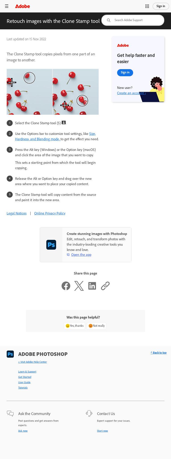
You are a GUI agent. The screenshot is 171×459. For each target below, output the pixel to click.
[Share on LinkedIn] (92, 289)
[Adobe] (22, 6)
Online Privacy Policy (49, 213)
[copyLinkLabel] (105, 289)
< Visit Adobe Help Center (32, 361)
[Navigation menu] (6, 6)
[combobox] (132, 20)
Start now (102, 430)
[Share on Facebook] (66, 289)
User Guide (24, 382)
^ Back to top (159, 352)
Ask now (23, 430)
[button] (147, 6)
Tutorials (23, 387)
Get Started (24, 377)
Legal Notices (16, 213)
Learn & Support (27, 371)
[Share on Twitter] (79, 289)
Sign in (161, 6)
